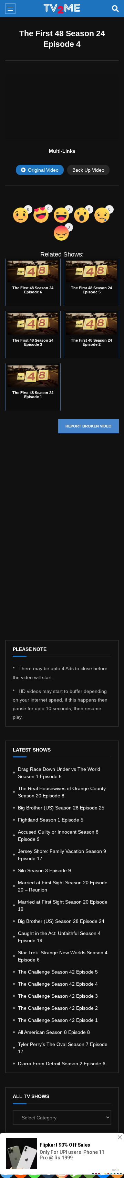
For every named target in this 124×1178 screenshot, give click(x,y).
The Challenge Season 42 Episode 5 (58, 972)
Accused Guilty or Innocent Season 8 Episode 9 (58, 835)
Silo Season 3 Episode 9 (44, 870)
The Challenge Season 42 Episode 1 (58, 1020)
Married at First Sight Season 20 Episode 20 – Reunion (62, 886)
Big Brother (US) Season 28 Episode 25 (61, 807)
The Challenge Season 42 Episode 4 (58, 984)
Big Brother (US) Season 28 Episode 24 (61, 921)
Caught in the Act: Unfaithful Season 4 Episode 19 (59, 936)
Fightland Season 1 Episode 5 (50, 820)
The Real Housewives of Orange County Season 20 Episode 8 (62, 792)
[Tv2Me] (62, 8)
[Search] (115, 8)
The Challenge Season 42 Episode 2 (58, 1008)
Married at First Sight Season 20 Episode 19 (62, 905)
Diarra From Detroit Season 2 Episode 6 (61, 1063)
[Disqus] (62, 542)
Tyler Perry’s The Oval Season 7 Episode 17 (62, 1047)
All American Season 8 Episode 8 (54, 1032)
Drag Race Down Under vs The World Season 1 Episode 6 (59, 772)
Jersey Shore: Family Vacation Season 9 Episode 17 (62, 854)
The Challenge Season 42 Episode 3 (58, 996)
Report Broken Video (88, 426)
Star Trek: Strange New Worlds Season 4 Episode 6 (62, 956)
